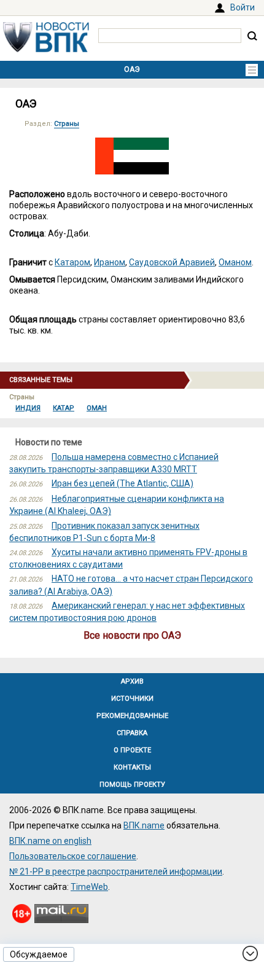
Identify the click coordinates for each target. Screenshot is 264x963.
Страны (66, 124)
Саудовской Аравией (172, 262)
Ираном (109, 262)
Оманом (235, 262)
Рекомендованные (132, 716)
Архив (132, 681)
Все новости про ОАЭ (132, 635)
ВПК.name (144, 825)
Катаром (72, 262)
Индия (28, 408)
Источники (132, 699)
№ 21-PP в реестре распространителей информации (115, 871)
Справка (132, 733)
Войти (242, 7)
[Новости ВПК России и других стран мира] (46, 49)
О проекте (132, 750)
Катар (63, 408)
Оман (97, 408)
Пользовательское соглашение (72, 856)
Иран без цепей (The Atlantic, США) (122, 483)
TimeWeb (89, 887)
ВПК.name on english (50, 841)
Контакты (132, 767)
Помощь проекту (132, 785)
